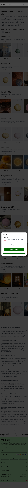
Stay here (14, 245)
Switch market (14, 249)
